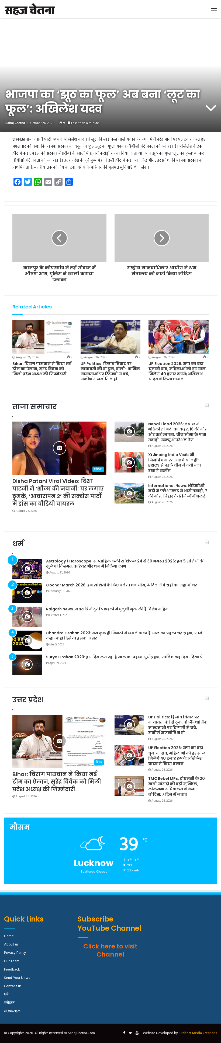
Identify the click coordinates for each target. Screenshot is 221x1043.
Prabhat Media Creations (198, 1033)
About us (11, 944)
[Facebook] (124, 1033)
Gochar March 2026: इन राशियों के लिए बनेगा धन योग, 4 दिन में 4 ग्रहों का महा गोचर (121, 585)
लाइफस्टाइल (12, 1011)
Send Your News (17, 978)
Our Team (11, 961)
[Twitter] (130, 1033)
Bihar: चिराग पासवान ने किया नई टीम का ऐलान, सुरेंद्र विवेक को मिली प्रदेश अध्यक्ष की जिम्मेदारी (41, 369)
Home (9, 936)
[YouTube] (137, 1033)
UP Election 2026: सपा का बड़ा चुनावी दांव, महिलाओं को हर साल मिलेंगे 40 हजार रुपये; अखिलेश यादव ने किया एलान (177, 371)
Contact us (12, 986)
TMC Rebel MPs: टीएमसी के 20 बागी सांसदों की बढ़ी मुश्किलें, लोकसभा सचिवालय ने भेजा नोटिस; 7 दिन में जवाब (176, 786)
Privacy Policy (15, 953)
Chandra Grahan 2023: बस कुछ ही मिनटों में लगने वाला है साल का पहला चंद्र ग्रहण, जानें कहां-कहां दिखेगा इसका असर (124, 635)
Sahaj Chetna (15, 123)
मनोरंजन (9, 1003)
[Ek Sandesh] (29, 9)
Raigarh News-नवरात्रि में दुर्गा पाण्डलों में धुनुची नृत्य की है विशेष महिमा (108, 609)
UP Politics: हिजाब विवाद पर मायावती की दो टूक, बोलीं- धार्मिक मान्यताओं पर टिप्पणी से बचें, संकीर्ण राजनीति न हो (110, 371)
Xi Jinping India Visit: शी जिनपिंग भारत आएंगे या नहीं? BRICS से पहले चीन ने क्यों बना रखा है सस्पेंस (174, 462)
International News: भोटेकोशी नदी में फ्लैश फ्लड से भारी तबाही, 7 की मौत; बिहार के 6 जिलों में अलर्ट (177, 491)
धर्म (6, 994)
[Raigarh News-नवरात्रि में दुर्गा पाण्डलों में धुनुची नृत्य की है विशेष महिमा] (27, 617)
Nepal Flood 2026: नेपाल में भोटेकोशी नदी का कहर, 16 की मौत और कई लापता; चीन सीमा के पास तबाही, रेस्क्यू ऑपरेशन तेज (178, 432)
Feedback (12, 969)
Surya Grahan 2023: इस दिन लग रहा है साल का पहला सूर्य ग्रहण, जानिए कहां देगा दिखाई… (125, 657)
